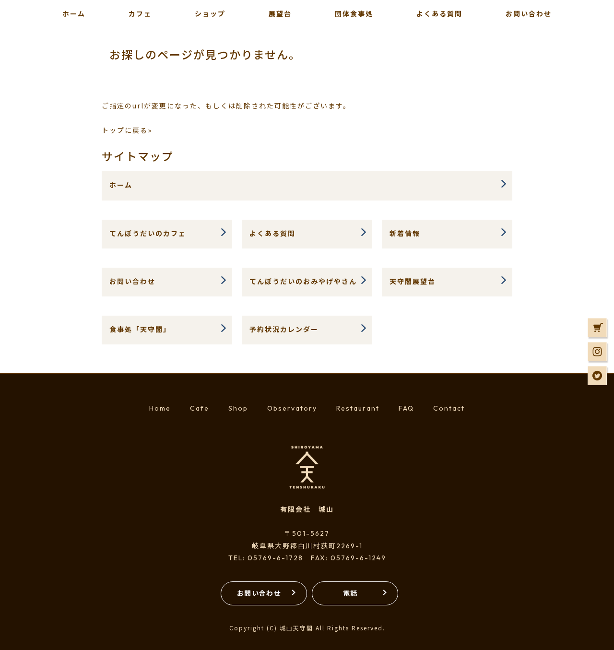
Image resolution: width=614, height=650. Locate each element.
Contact (449, 408)
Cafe (199, 408)
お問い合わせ (132, 281)
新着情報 (405, 233)
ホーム (120, 184)
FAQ (406, 408)
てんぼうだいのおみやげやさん (303, 281)
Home (160, 408)
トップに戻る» (127, 130)
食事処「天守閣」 (140, 329)
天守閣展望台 (413, 281)
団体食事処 (354, 13)
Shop (238, 408)
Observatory (292, 408)
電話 (350, 593)
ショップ (210, 13)
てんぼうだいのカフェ (147, 233)
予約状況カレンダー (284, 329)
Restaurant (357, 408)
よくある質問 (439, 13)
